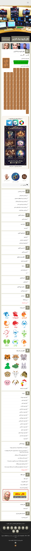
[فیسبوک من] (19, 528)
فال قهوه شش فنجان (23, 243)
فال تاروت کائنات (24, 406)
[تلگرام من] (23, 528)
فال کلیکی (25, 282)
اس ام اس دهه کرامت (23, 210)
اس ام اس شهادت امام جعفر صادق (20, 207)
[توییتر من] (8, 528)
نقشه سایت (11, 540)
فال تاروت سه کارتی (23, 412)
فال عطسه (25, 508)
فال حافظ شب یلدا (23, 485)
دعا (26, 273)
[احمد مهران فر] (25, 47)
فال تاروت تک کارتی (23, 409)
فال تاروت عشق (24, 430)
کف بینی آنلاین (24, 252)
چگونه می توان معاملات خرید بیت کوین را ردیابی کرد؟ (17, 461)
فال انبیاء (25, 228)
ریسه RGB (25, 300)
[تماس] (11, 528)
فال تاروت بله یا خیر (23, 436)
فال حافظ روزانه (24, 482)
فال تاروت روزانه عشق (23, 433)
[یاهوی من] (26, 528)
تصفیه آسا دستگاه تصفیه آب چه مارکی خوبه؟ (18, 447)
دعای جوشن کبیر (24, 270)
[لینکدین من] (13, 531)
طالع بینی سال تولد (23, 388)
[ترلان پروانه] (15, 47)
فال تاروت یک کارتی (20, 39)
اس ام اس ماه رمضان (23, 195)
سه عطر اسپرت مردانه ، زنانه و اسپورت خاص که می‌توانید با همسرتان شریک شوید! (16, 451)
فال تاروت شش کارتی (23, 421)
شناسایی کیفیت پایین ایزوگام (21, 464)
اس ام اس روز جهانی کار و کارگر (21, 201)
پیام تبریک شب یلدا (23, 487)
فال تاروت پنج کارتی (23, 418)
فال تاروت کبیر (24, 400)
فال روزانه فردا (24, 517)
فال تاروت (25, 439)
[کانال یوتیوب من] (17, 531)
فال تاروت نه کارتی (23, 424)
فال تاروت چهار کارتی (23, 415)
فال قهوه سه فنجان (23, 240)
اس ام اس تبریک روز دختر (22, 204)
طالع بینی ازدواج (24, 261)
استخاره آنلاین (24, 219)
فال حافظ (25, 479)
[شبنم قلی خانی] (6, 47)
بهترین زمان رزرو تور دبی (22, 458)
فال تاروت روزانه (24, 397)
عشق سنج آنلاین (24, 291)
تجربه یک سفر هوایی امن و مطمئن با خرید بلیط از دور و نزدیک (15, 467)
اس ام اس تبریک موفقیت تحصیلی (21, 198)
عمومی (21, 185)
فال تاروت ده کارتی (23, 427)
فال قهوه (25, 237)
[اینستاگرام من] (15, 528)
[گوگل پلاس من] (4, 528)
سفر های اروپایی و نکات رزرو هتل (21, 455)
